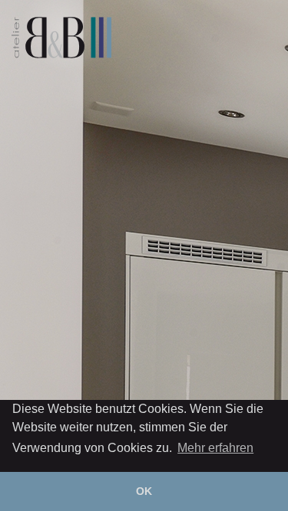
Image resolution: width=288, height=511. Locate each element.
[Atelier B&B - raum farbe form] (61, 37)
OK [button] (144, 491)
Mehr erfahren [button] (215, 447)
